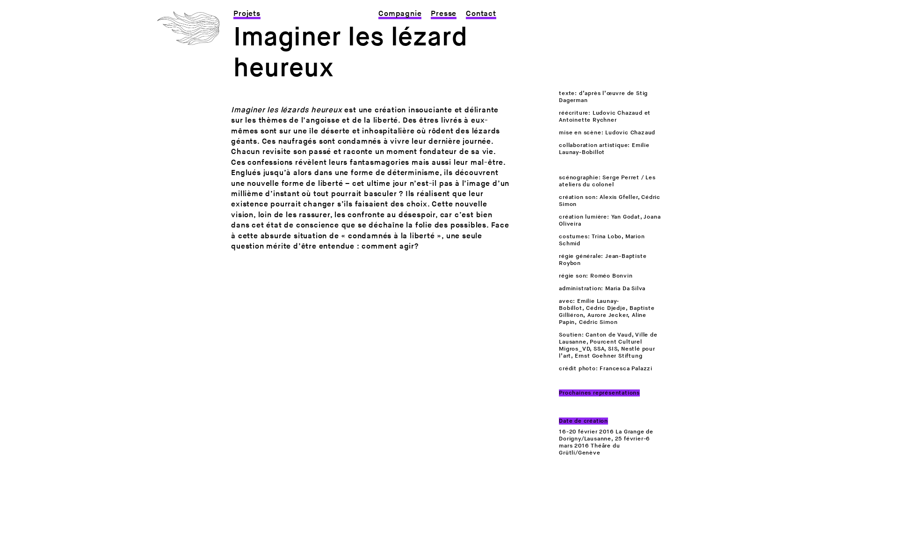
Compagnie (399, 13)
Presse (443, 13)
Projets (247, 13)
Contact (481, 13)
